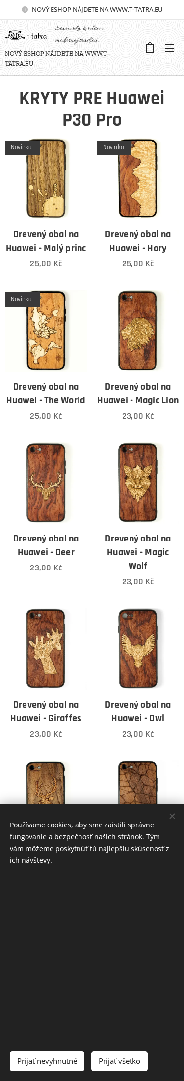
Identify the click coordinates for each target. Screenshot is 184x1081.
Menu (169, 47)
